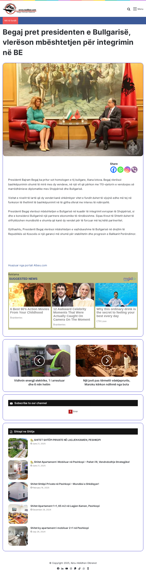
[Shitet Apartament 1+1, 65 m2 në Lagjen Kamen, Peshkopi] (18, 514)
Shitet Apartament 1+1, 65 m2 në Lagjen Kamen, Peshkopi (65, 505)
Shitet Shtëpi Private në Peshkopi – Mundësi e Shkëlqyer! (64, 483)
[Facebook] (113, 170)
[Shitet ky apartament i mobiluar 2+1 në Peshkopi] (18, 536)
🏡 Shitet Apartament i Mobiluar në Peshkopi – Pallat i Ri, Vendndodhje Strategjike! (80, 461)
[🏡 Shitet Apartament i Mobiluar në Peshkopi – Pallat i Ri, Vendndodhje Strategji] (18, 470)
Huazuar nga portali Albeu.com (27, 265)
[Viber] (134, 170)
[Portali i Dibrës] (19, 8)
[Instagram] (127, 170)
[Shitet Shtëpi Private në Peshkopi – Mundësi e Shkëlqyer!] (18, 492)
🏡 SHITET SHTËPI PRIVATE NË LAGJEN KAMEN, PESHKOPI (65, 439)
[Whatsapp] (120, 170)
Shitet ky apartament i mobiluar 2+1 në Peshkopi (59, 527)
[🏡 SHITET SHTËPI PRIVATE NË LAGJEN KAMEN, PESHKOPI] (18, 448)
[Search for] (129, 10)
